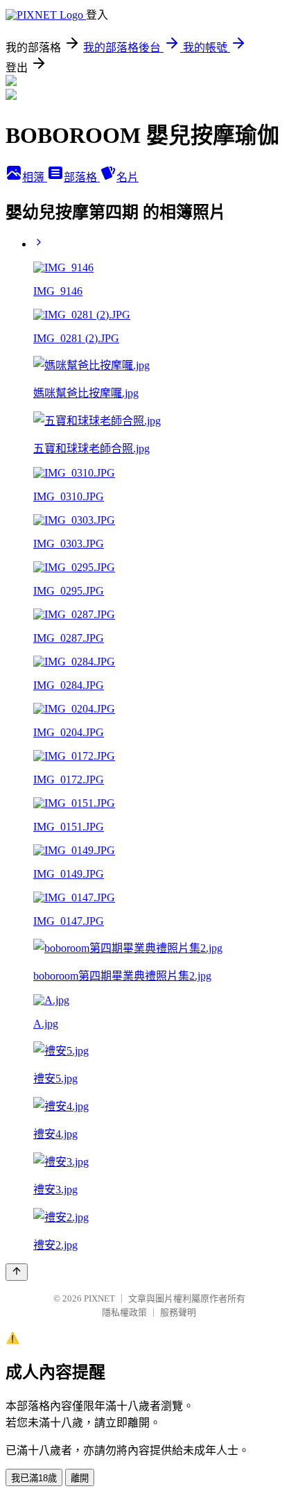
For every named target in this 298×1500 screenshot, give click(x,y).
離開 (80, 1478)
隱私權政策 (124, 1312)
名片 (127, 177)
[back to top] (17, 1272)
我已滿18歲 (34, 1478)
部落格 (82, 177)
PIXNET (99, 1298)
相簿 (34, 177)
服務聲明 (178, 1312)
